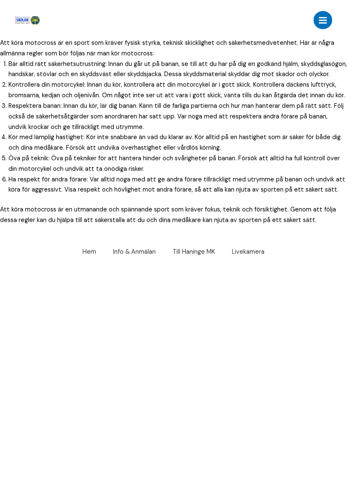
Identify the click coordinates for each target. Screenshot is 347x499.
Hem (89, 252)
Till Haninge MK (194, 252)
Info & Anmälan (134, 252)
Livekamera (248, 252)
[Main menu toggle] (323, 20)
